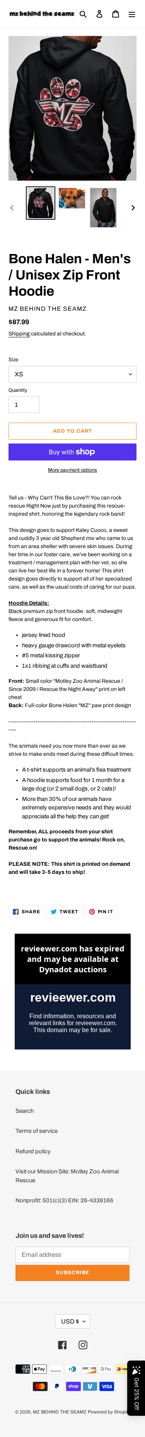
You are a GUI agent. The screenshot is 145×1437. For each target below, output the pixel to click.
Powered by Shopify (109, 1412)
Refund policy (33, 1151)
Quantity (18, 390)
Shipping (19, 334)
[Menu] (132, 13)
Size (13, 359)
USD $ (70, 1321)
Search (24, 1111)
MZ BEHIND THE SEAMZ (60, 1412)
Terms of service (36, 1131)
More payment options (72, 470)
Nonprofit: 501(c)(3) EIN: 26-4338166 (64, 1200)
